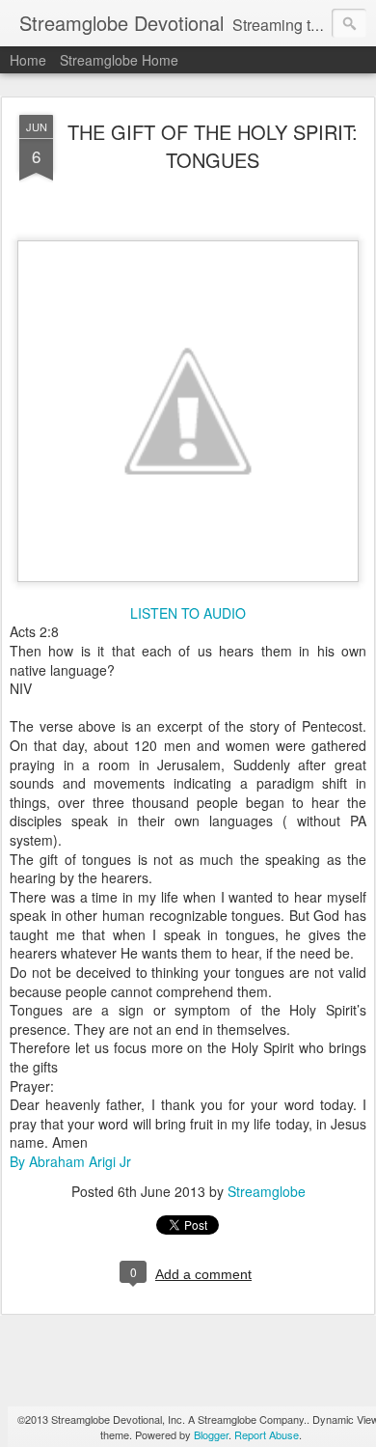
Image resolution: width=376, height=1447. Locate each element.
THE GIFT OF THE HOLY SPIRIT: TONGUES (212, 146)
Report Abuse (266, 1434)
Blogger (211, 1434)
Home (28, 60)
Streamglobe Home (119, 60)
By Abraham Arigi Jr (70, 1161)
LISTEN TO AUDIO (188, 613)
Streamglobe (267, 1191)
